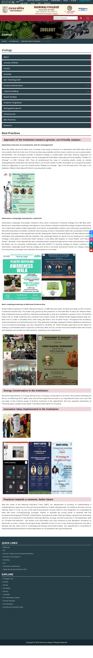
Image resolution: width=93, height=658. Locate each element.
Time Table (24, 3)
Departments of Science (30, 41)
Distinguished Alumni (12, 108)
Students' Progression (13, 102)
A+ (3, 2)
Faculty (7, 68)
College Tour (84, 0)
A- (10, 2)
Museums (8, 125)
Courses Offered (11, 63)
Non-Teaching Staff (12, 80)
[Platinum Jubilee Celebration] (69, 8)
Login (21, 0)
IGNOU (65, 0)
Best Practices (10, 120)
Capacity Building (11, 91)
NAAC (33, 3)
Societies (7, 74)
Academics (14, 41)
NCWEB (73, 0)
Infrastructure (9, 114)
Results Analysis (10, 97)
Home (4, 41)
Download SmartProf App (13, 607)
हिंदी (17, 2)
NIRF (39, 3)
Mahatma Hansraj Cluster (37, 0)
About (6, 57)
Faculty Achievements (13, 85)
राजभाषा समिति (55, 0)
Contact (47, 3)
